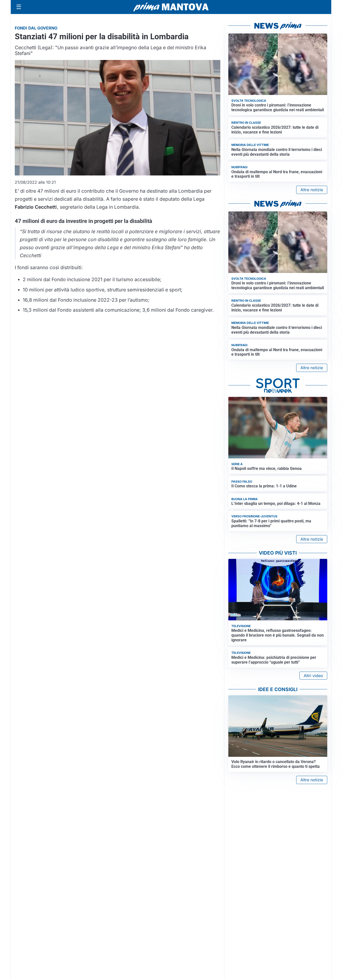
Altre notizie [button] (311, 189)
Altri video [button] (313, 675)
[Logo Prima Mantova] (171, 6)
